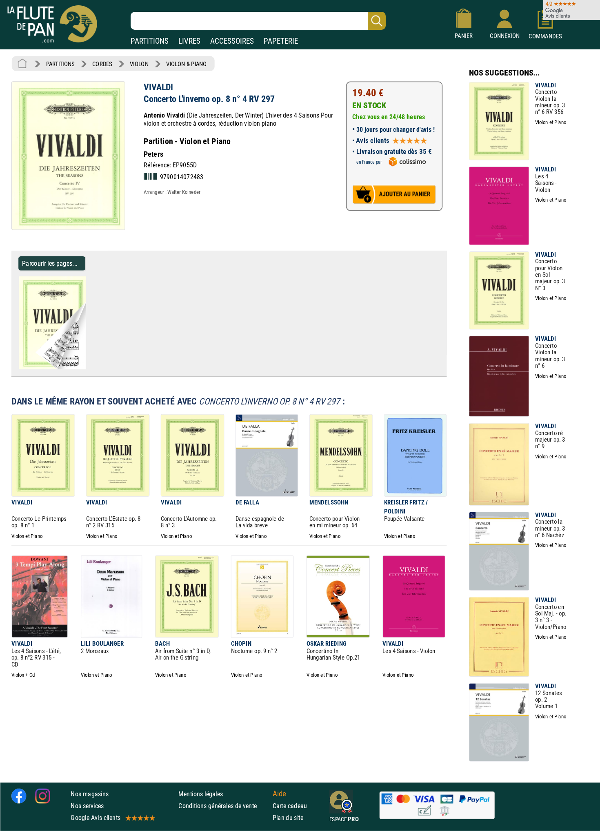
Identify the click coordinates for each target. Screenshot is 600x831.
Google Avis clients (95, 818)
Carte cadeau (290, 806)
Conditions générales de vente (223, 806)
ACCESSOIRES (232, 41)
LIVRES (189, 41)
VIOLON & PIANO (186, 63)
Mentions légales (200, 794)
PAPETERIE (281, 41)
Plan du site (288, 818)
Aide (280, 793)
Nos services (87, 806)
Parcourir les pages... (50, 263)
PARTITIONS (150, 41)
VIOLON (139, 63)
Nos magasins (90, 794)
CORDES (102, 63)
